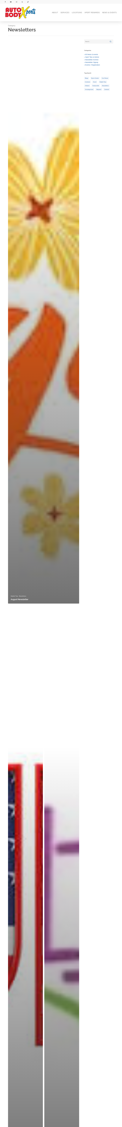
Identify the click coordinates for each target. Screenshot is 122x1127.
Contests (87, 82)
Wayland (98, 89)
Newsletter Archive (91, 60)
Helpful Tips (14, 596)
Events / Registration (92, 65)
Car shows (105, 78)
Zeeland (106, 89)
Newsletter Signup (91, 62)
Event (94, 82)
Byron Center (95, 78)
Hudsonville (95, 85)
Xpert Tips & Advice (92, 57)
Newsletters (22, 596)
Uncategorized (89, 89)
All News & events (91, 54)
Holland (87, 85)
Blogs (86, 78)
